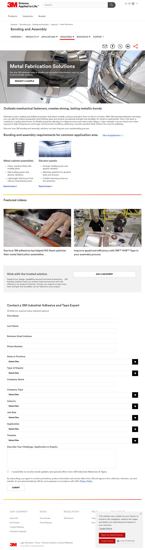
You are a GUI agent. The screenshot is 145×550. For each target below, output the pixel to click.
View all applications (112, 135)
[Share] (135, 46)
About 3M (14, 518)
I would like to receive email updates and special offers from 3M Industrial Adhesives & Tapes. (59, 472)
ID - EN (128, 4)
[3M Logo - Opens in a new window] (23, 5)
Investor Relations (17, 527)
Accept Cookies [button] (107, 541)
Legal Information (26, 543)
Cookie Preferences (65, 543)
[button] (126, 541)
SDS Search (68, 518)
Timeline (11, 435)
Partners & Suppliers (18, 531)
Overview (16, 37)
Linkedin (128, 46)
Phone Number (15, 346)
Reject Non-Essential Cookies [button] (112, 535)
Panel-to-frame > (10, 186)
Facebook (112, 46)
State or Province (16, 357)
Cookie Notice (105, 529)
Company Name (15, 379)
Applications (48, 37)
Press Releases (46, 523)
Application (13, 424)
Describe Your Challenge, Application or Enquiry (32, 447)
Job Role (11, 412)
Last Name (12, 326)
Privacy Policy (86, 481)
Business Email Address (19, 336)
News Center (45, 518)
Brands (42, 16)
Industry (11, 401)
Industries (28, 16)
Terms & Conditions (49, 543)
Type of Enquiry (15, 368)
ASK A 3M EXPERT (104, 274)
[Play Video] (37, 228)
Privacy (37, 543)
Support (97, 37)
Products (12, 16)
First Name (13, 316)
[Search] (112, 5)
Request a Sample (24, 81)
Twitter (120, 46)
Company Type (15, 390)
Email (105, 46)
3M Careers (15, 523)
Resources (82, 37)
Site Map (95, 523)
